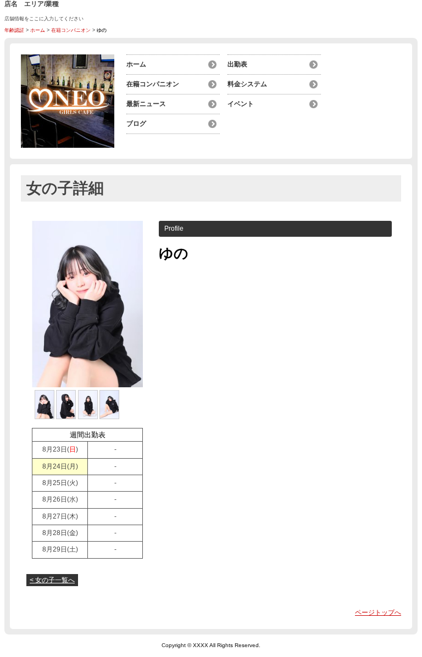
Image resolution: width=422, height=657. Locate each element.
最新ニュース (146, 104)
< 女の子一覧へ (52, 580)
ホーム (37, 30)
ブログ (136, 123)
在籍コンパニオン (71, 30)
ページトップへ (378, 612)
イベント (240, 104)
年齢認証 (14, 30)
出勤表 (237, 64)
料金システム (247, 84)
